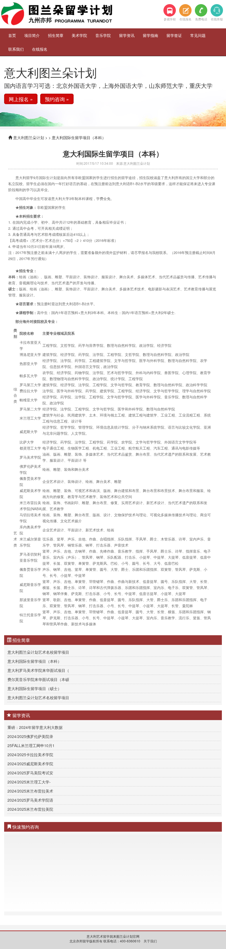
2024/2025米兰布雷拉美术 (30, 791)
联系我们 (16, 49)
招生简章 (55, 35)
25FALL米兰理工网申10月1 (31, 745)
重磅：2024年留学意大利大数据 (35, 727)
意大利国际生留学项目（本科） (34, 661)
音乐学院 (103, 35)
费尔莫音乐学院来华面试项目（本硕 (38, 679)
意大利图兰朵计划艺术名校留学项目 (38, 652)
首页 (12, 35)
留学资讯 (126, 35)
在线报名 (39, 49)
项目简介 (32, 35)
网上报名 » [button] (21, 98)
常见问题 (198, 35)
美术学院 (79, 35)
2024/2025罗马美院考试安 (30, 772)
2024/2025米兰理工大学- (29, 782)
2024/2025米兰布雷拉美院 (30, 809)
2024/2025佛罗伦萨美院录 (30, 736)
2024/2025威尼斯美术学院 (30, 763)
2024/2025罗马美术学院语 (30, 800)
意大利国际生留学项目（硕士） (34, 688)
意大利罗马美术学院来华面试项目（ (38, 670)
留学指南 (150, 35)
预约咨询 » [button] (57, 98)
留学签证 (174, 35)
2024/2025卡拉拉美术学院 (30, 754)
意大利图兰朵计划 (28, 137)
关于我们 (150, 941)
